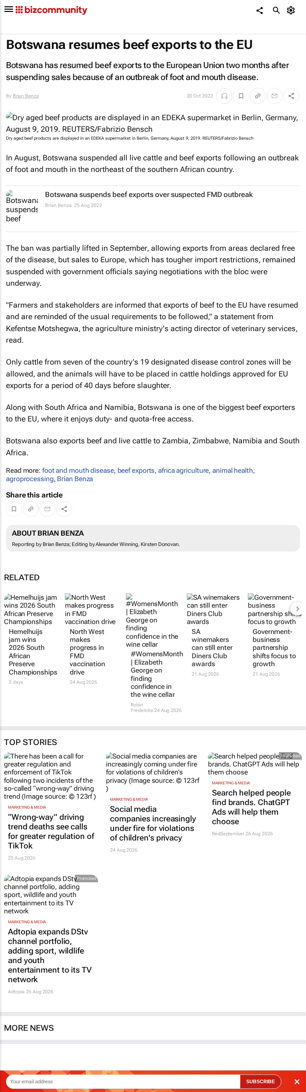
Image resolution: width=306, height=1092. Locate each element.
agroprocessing (30, 479)
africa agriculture (183, 470)
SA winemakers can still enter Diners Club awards (212, 648)
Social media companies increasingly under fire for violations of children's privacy (153, 823)
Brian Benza (26, 96)
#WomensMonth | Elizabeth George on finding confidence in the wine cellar (153, 674)
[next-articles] (297, 608)
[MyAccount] (292, 10)
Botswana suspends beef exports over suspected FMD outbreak (149, 194)
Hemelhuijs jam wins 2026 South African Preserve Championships (31, 652)
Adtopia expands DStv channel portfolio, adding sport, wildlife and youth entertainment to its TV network (50, 955)
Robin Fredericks (142, 707)
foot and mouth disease (78, 470)
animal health (232, 470)
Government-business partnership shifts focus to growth (274, 648)
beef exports (136, 470)
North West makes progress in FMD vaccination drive (87, 652)
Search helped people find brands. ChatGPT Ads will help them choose (251, 807)
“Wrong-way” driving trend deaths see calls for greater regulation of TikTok (51, 831)
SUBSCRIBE (260, 1081)
